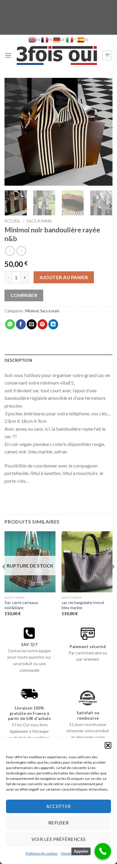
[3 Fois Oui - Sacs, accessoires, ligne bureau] (57, 55)
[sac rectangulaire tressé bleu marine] (87, 561)
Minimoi (32, 310)
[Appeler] (102, 851)
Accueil (12, 221)
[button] (108, 745)
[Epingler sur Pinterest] (42, 324)
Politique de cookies (42, 853)
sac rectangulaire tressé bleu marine (83, 605)
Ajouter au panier (64, 277)
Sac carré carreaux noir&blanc (21, 605)
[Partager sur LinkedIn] (53, 324)
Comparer (24, 295)
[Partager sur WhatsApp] (10, 324)
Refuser (58, 822)
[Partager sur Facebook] (21, 324)
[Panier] (107, 55)
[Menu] (8, 55)
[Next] (103, 132)
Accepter (58, 806)
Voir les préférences (59, 839)
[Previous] (14, 132)
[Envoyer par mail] (32, 324)
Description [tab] (18, 360)
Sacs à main (39, 221)
